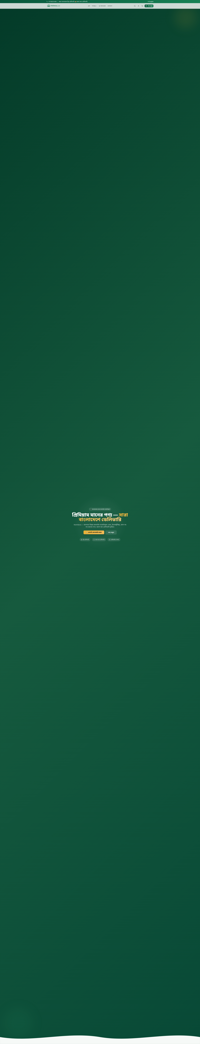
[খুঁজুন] (134, 6)
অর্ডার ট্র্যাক (103, 6)
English (151, 1)
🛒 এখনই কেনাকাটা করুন (94, 532)
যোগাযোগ (110, 6)
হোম (89, 6)
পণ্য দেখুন (150, 6)
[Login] (138, 6)
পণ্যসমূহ (94, 6)
